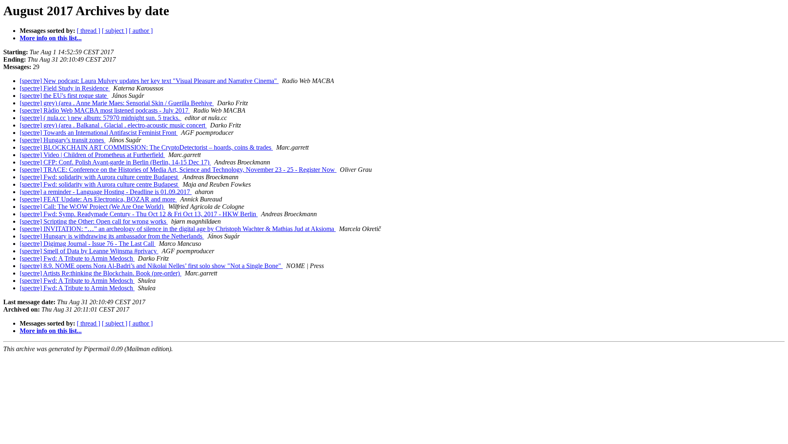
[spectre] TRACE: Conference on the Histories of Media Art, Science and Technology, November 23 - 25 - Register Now (178, 169)
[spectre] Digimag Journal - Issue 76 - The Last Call (88, 243)
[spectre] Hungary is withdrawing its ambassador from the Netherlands (112, 236)
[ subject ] (114, 30)
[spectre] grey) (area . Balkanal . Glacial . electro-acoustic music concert (113, 125)
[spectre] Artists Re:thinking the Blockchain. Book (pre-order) (100, 273)
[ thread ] (88, 30)
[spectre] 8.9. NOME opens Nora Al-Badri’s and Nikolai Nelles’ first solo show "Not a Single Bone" (151, 265)
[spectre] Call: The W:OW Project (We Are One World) (92, 206)
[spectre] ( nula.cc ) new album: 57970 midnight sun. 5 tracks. (100, 117)
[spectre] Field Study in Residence (65, 88)
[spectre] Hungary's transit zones (62, 139)
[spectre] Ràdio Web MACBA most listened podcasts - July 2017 (105, 110)
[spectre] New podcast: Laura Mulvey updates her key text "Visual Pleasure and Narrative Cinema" (149, 80)
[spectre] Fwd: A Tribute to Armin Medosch (77, 258)
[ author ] (141, 30)
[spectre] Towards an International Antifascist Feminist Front (99, 132)
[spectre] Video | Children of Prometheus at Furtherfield (92, 154)
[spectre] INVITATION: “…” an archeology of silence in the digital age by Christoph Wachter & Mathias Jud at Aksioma (178, 228)
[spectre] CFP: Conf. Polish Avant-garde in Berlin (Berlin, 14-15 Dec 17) (115, 162)
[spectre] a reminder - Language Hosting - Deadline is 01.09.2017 (106, 191)
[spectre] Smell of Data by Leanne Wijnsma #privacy (89, 250)
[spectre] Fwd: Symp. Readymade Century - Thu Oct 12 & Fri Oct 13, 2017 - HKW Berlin (139, 213)
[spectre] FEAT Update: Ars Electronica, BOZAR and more (98, 199)
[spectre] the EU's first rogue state (64, 95)
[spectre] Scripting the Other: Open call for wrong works (94, 221)
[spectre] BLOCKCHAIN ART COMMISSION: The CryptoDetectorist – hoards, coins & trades (146, 147)
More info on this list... (51, 38)
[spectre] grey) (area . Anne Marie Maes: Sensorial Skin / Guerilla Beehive (117, 102)
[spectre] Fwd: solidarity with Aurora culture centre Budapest (99, 176)
